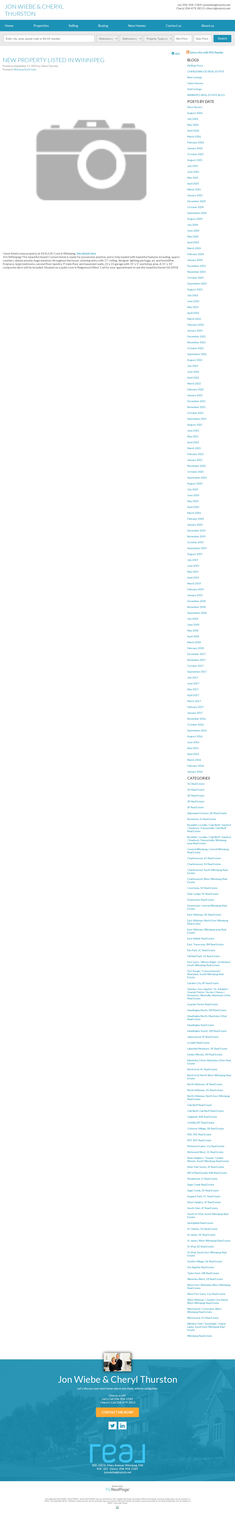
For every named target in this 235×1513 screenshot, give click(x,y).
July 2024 (192, 224)
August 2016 (194, 736)
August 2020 (194, 483)
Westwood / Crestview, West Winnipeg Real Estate (204, 1310)
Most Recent (194, 107)
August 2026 (194, 112)
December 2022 (196, 336)
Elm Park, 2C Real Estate (201, 950)
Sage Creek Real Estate (200, 1184)
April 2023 (193, 312)
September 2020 (197, 477)
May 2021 (192, 436)
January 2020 (195, 524)
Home (9, 26)
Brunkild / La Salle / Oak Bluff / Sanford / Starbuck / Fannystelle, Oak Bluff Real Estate (209, 828)
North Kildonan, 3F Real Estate (204, 1084)
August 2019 (194, 554)
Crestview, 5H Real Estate (202, 887)
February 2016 (195, 765)
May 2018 (192, 630)
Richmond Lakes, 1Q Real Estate (205, 1146)
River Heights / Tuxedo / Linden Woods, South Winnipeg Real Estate (208, 1159)
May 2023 (192, 307)
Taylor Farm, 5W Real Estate (203, 1273)
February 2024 (195, 254)
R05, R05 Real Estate (199, 1134)
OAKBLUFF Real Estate (200, 1122)
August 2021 (194, 424)
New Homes (137, 26)
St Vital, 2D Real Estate (200, 1246)
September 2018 (197, 612)
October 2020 (195, 471)
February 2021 (195, 454)
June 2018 (193, 624)
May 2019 (192, 571)
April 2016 (193, 753)
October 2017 (195, 665)
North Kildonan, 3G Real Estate (205, 1090)
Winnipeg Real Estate (199, 1335)
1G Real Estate (196, 783)
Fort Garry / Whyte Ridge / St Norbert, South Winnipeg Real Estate (209, 963)
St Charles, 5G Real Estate (202, 1228)
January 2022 (195, 395)
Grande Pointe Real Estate (202, 1004)
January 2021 (195, 459)
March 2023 (194, 318)
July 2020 (192, 489)
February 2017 (195, 706)
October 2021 (195, 412)
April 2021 (193, 442)
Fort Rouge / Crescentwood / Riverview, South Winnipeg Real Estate (205, 974)
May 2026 (192, 124)
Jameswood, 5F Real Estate (202, 1036)
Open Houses (195, 83)
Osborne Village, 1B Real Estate (205, 1128)
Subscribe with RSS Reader (206, 52)
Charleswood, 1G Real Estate (204, 858)
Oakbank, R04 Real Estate (202, 1116)
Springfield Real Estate (200, 1222)
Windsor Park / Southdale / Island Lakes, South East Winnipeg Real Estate (206, 1326)
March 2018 (194, 642)
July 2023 (192, 295)
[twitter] (113, 1425)
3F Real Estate (195, 807)
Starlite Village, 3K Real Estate (204, 1261)
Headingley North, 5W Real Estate (206, 1010)
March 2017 (194, 701)
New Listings (194, 77)
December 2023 (196, 265)
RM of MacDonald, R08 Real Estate (207, 1172)
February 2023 (195, 324)
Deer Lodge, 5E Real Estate (202, 893)
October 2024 (195, 207)
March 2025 (194, 189)
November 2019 (196, 536)
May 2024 (192, 236)
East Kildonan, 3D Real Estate (204, 914)
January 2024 (195, 260)
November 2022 (196, 342)
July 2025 (192, 165)
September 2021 (197, 418)
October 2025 (195, 154)
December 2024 (196, 201)
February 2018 (195, 648)
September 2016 (197, 730)
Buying (103, 26)
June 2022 (193, 371)
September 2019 (197, 548)
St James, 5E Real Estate (201, 1234)
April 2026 (193, 130)
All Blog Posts (195, 65)
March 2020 (194, 512)
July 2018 (192, 618)
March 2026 (194, 136)
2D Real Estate (195, 795)
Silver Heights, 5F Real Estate (204, 1202)
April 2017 (193, 695)
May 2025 (192, 177)
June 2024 (193, 230)
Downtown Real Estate (200, 899)
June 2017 (193, 683)
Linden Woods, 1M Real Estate (204, 1054)
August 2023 (194, 289)
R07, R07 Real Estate (199, 1140)
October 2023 (195, 277)
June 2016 (193, 742)
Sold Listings (194, 89)
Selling (73, 26)
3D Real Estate (195, 801)
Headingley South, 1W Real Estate (207, 1030)
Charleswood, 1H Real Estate (204, 864)
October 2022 (195, 348)
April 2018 (193, 636)
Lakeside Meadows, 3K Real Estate (207, 1048)
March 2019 (194, 583)
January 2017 (195, 712)
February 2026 (195, 142)
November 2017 (196, 659)
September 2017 (197, 671)
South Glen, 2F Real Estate (202, 1208)
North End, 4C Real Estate (202, 1069)
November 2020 (196, 465)
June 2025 (193, 171)
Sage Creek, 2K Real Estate (203, 1190)
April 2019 (193, 577)
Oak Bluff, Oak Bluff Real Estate (205, 1110)
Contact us (173, 26)
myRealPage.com (117, 1489)
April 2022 (193, 377)
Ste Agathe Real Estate (200, 1267)
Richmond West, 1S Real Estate (205, 1152)
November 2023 (196, 271)
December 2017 (196, 654)
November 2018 (196, 606)
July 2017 (192, 677)
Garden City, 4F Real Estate (203, 983)
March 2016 (194, 759)
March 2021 (194, 448)
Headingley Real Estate (200, 1025)
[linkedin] (122, 1425)
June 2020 (193, 495)
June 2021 (193, 430)
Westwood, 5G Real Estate (202, 1317)
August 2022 (194, 359)
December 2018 (196, 601)
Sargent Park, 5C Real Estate (203, 1196)
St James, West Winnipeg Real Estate (208, 1240)
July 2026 (192, 118)
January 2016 (195, 771)
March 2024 (194, 248)
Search (222, 38)
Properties (41, 26)
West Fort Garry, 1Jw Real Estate (206, 1293)
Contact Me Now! (117, 1412)
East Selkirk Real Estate (200, 938)
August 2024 (194, 218)
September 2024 (197, 212)
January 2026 (195, 148)
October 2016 (195, 724)
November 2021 (196, 407)
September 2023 (197, 283)
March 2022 (194, 383)
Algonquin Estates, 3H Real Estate (207, 813)
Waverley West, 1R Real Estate (205, 1279)
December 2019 (196, 530)
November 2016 (196, 718)
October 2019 (195, 542)
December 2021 (196, 401)
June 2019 (193, 565)
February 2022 (195, 389)
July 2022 (192, 365)
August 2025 (194, 160)
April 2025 (193, 183)
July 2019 (192, 559)
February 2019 (195, 589)
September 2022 (197, 354)
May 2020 (192, 501)
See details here (86, 253)
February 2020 (195, 518)
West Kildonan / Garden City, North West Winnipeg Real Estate (207, 1301)
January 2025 (195, 195)
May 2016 (192, 748)
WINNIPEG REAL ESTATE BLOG (206, 94)
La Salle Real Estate (198, 1042)
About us (207, 26)
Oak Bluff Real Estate (199, 1104)
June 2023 (193, 301)
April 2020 (193, 506)
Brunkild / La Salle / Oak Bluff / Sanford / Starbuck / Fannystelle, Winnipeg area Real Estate (209, 840)
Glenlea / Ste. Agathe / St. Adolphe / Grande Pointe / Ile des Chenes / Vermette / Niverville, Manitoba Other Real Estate (209, 993)
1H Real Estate (195, 789)
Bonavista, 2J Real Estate (201, 819)
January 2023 (195, 330)
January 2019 (195, 595)
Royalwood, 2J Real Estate (202, 1178)
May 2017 (192, 689)
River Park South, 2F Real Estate (205, 1166)
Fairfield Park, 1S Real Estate (203, 956)
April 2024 (193, 242)
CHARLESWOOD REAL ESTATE (205, 71)
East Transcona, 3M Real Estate (205, 944)
